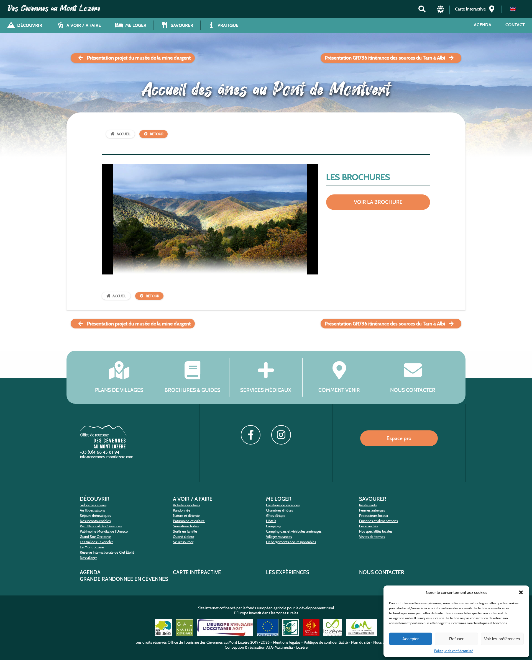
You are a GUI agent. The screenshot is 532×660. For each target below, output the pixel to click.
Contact (515, 24)
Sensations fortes (186, 526)
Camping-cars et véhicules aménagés (293, 531)
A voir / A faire (193, 498)
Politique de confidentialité (453, 651)
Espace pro (399, 438)
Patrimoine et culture (189, 521)
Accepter (410, 638)
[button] (521, 592)
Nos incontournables (95, 521)
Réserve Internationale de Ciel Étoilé (107, 552)
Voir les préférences (502, 638)
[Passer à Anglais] (513, 9)
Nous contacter (412, 390)
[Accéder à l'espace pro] (440, 11)
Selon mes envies (93, 505)
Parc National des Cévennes (101, 526)
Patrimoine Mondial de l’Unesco (104, 531)
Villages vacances (279, 537)
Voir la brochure (378, 202)
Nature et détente (186, 515)
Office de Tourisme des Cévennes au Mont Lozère (208, 642)
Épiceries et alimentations (378, 521)
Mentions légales (286, 642)
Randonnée (181, 510)
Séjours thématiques (95, 515)
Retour (156, 134)
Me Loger (278, 498)
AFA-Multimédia (279, 647)
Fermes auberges (372, 510)
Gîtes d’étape (275, 515)
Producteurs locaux (373, 515)
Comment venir (339, 390)
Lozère (302, 647)
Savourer (372, 498)
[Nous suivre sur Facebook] (250, 435)
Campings (273, 526)
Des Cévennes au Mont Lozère (54, 8)
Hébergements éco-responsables (291, 542)
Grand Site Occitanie (95, 537)
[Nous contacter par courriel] (107, 458)
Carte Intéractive (197, 572)
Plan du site (360, 642)
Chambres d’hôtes (279, 510)
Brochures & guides (192, 390)
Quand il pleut (183, 537)
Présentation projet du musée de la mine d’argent (139, 58)
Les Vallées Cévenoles (96, 542)
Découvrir (94, 498)
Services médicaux (265, 390)
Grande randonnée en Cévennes (124, 579)
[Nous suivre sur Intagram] (281, 435)
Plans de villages (119, 390)
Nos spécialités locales (375, 531)
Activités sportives (186, 505)
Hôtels (271, 521)
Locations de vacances (283, 505)
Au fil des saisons (92, 510)
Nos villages (88, 558)
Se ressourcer (183, 542)
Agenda (482, 24)
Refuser (456, 638)
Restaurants (368, 505)
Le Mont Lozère (92, 547)
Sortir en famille (185, 531)
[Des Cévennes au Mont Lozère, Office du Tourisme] (103, 447)
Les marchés (368, 526)
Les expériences (287, 572)
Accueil (124, 134)
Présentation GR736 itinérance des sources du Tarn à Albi (385, 58)
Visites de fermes (372, 537)
